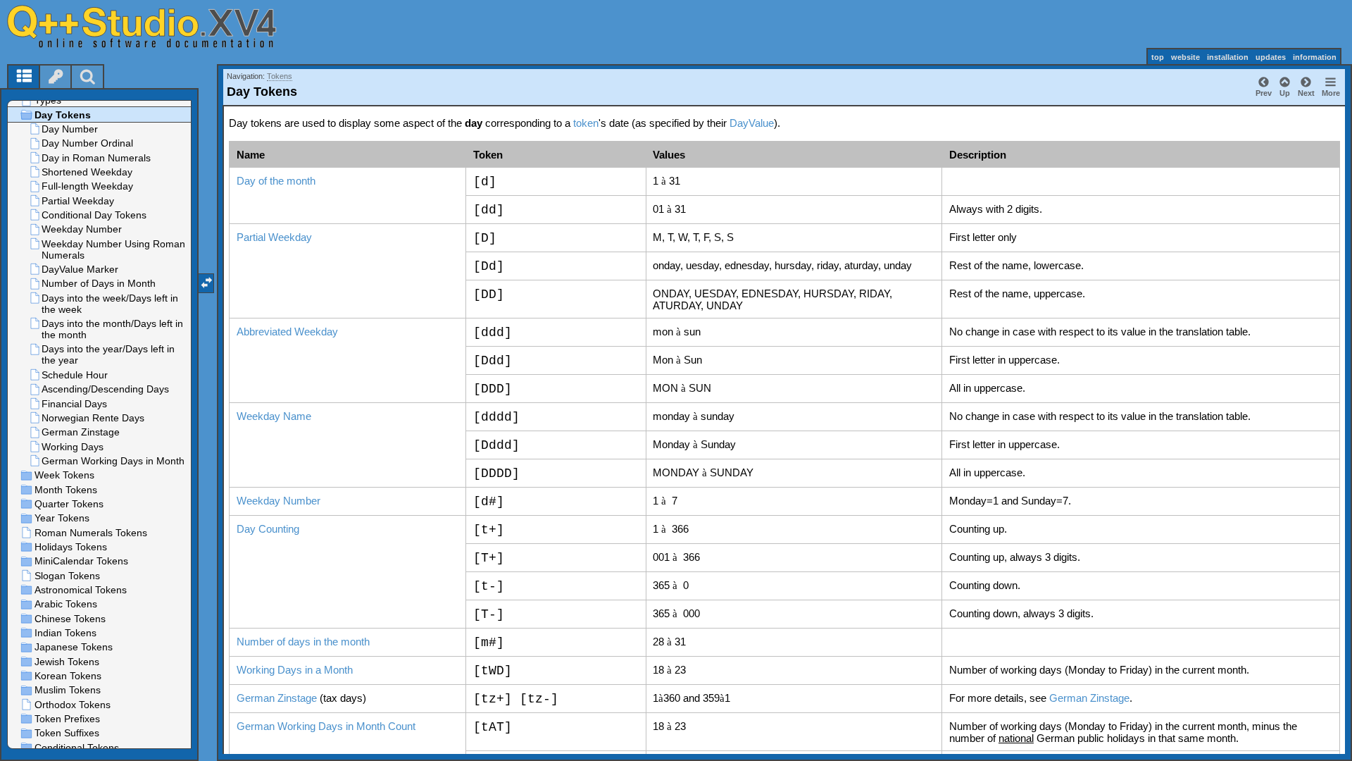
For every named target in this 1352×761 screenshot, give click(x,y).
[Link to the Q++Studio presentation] (156, 26)
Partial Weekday (274, 237)
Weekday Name (274, 416)
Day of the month (276, 181)
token (586, 123)
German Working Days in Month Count (326, 726)
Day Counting (268, 529)
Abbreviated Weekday (287, 332)
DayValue (752, 123)
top (1157, 57)
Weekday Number (278, 501)
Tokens (279, 76)
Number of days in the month (303, 642)
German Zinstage (277, 698)
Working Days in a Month (295, 670)
